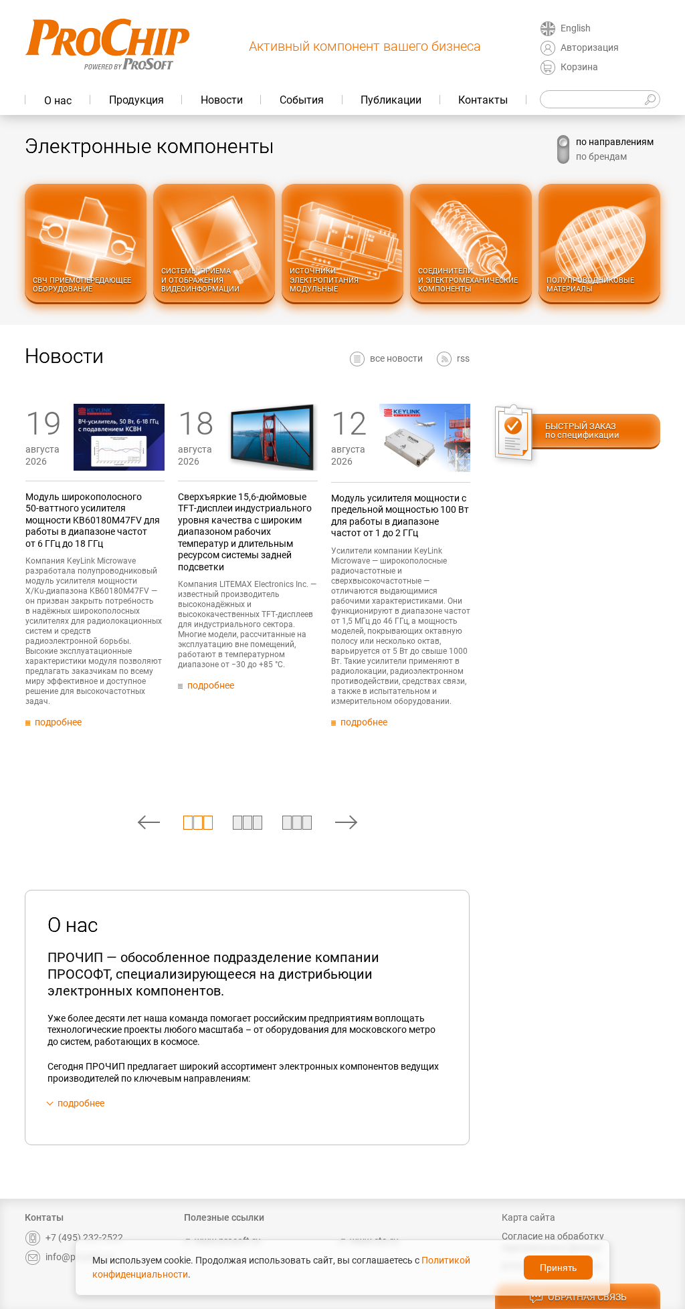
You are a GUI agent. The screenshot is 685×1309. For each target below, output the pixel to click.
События (302, 100)
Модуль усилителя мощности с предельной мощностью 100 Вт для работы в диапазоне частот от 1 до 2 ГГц (400, 516)
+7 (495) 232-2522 (84, 1237)
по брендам (601, 156)
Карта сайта (528, 1217)
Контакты (483, 100)
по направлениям (615, 141)
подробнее (81, 1103)
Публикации (391, 100)
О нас (58, 100)
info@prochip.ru (79, 1257)
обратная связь (587, 1297)
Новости (222, 100)
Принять (558, 1267)
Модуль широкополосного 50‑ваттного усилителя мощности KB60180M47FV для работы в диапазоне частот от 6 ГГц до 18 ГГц (92, 520)
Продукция (136, 100)
